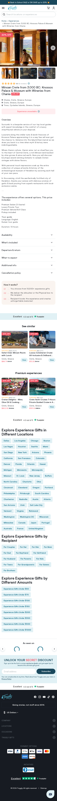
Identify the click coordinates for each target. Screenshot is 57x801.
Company (6, 720)
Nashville (23, 499)
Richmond (33, 511)
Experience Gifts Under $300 (17, 618)
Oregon (36, 487)
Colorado (40, 458)
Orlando (30, 464)
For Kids (39, 559)
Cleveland (22, 487)
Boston (47, 440)
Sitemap (43, 788)
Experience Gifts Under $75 (16, 594)
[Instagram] (39, 697)
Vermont (8, 511)
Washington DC (27, 517)
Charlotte (27, 481)
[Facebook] (35, 697)
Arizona (35, 452)
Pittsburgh (25, 493)
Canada (21, 522)
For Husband (9, 559)
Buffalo (48, 476)
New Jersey (35, 476)
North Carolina (10, 481)
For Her (23, 547)
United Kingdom (36, 528)
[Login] (53, 8)
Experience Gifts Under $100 (17, 600)
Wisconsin (44, 517)
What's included (9, 242)
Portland (49, 487)
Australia (8, 528)
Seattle (34, 446)
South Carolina (42, 493)
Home (4, 21)
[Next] (53, 48)
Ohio (39, 481)
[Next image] (53, 73)
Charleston (9, 499)
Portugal (46, 522)
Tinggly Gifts (8, 737)
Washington (9, 517)
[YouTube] (44, 697)
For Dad (7, 553)
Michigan (8, 470)
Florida (19, 464)
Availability (7, 235)
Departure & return (11, 250)
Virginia (20, 511)
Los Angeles (19, 440)
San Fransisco (24, 458)
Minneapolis (37, 470)
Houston (22, 446)
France (20, 528)
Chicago (34, 440)
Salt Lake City (36, 505)
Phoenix (47, 452)
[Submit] (3, 14)
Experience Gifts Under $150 (17, 606)
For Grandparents (26, 564)
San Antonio (9, 505)
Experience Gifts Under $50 (16, 589)
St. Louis (20, 476)
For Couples (9, 547)
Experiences (14, 21)
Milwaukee (8, 522)
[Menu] (3, 8)
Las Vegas (8, 446)
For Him (35, 547)
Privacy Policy (6, 679)
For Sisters (44, 564)
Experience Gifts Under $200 (17, 612)
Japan (33, 522)
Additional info (9, 265)
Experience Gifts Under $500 (17, 624)
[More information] (29, 83)
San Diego (8, 452)
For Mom (48, 547)
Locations (7, 726)
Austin (35, 499)
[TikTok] (48, 697)
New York (22, 452)
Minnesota (22, 470)
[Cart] (48, 8)
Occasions (7, 732)
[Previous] (3, 649)
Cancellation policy (11, 273)
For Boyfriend (22, 553)
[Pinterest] (53, 697)
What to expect (9, 257)
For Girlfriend (40, 553)
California (8, 458)
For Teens (8, 564)
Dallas (6, 440)
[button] (50, 794)
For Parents (26, 559)
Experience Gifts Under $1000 (17, 630)
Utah (22, 505)
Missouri (7, 476)
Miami (45, 446)
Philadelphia (9, 493)
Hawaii (42, 464)
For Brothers (9, 570)
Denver (7, 464)
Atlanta (47, 499)
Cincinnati (8, 487)
